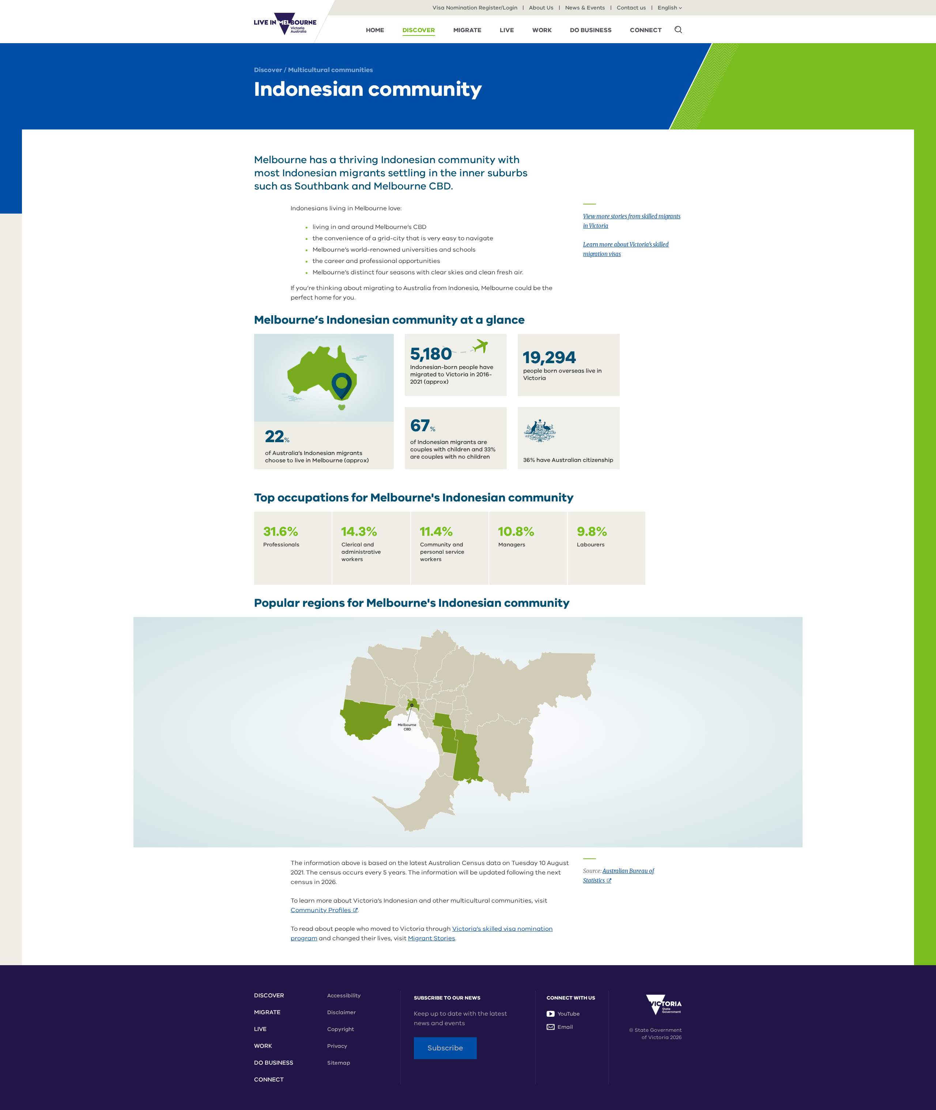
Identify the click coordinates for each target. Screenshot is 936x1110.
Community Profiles (324, 910)
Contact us (631, 7)
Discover (268, 69)
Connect (269, 1080)
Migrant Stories (431, 938)
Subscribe (445, 1048)
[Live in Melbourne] (285, 24)
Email (565, 1027)
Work (263, 1046)
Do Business (273, 1063)
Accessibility (344, 995)
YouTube (569, 1013)
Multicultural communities (330, 69)
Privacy (337, 1046)
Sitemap (338, 1062)
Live (260, 1029)
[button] (678, 29)
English (667, 7)
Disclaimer (341, 1012)
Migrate (267, 1012)
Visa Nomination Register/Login (475, 7)
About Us (541, 7)
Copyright (340, 1029)
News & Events (585, 7)
